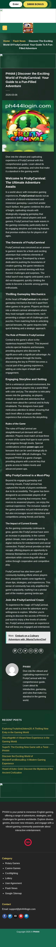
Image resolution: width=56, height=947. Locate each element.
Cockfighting (11, 873)
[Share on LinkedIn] (41, 651)
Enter (16, 4)
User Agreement (13, 883)
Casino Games (12, 868)
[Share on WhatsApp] (15, 651)
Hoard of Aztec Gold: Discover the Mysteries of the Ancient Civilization (27, 771)
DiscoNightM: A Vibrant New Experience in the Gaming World (25, 740)
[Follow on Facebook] (4, 916)
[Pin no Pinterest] (35, 651)
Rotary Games (12, 863)
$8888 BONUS (35, 4)
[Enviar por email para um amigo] (30, 651)
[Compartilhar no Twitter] (25, 651)
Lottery (8, 878)
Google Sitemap (13, 893)
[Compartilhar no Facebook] (20, 651)
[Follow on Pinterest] (21, 916)
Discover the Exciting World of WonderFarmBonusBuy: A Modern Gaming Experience (24, 760)
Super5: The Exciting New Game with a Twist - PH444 (25, 749)
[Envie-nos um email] (15, 916)
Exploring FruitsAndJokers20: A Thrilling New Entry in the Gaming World (25, 730)
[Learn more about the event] (28, 15)
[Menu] (4, 28)
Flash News (19, 41)
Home (6, 41)
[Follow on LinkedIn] (26, 916)
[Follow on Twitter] (10, 916)
